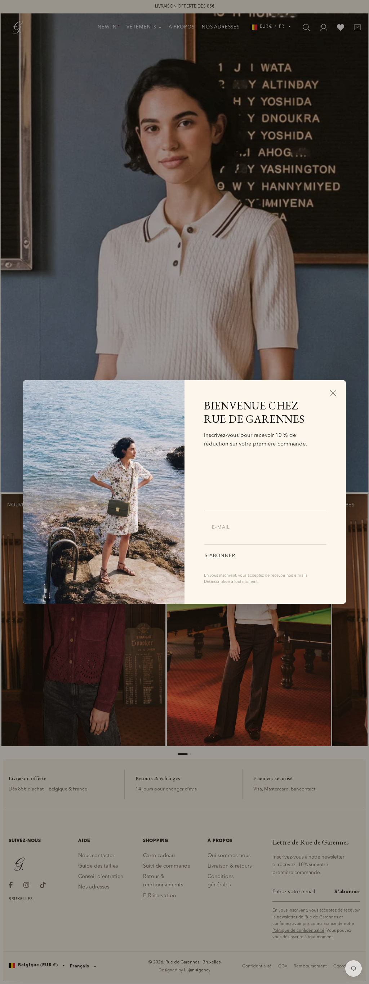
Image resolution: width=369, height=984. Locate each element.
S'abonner (220, 556)
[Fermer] (333, 392)
